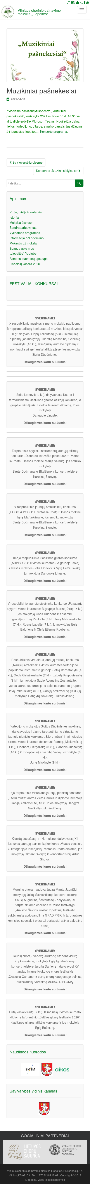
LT (68, 2)
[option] (24, 1150)
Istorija (14, 217)
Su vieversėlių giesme (27, 162)
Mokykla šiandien (21, 222)
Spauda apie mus (22, 248)
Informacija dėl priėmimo (27, 238)
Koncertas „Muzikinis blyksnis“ (57, 170)
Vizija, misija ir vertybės (26, 212)
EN (73, 2)
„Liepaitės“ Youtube (23, 253)
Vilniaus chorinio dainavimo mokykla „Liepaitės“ (39, 12)
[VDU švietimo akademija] (65, 1149)
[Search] (79, 183)
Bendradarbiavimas (23, 227)
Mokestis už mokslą (23, 243)
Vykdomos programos (25, 233)
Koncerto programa (53, 131)
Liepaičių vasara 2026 (25, 264)
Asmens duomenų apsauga (29, 258)
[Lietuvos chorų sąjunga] (24, 1152)
